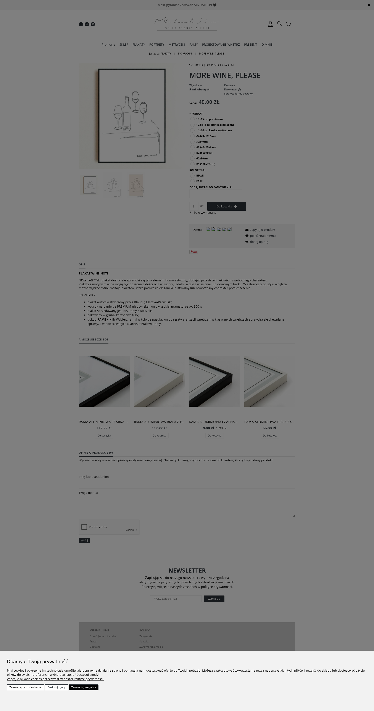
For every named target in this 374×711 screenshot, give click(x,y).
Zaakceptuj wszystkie (83, 687)
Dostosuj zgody (56, 687)
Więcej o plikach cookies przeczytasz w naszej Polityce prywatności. (55, 679)
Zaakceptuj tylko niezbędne (25, 687)
